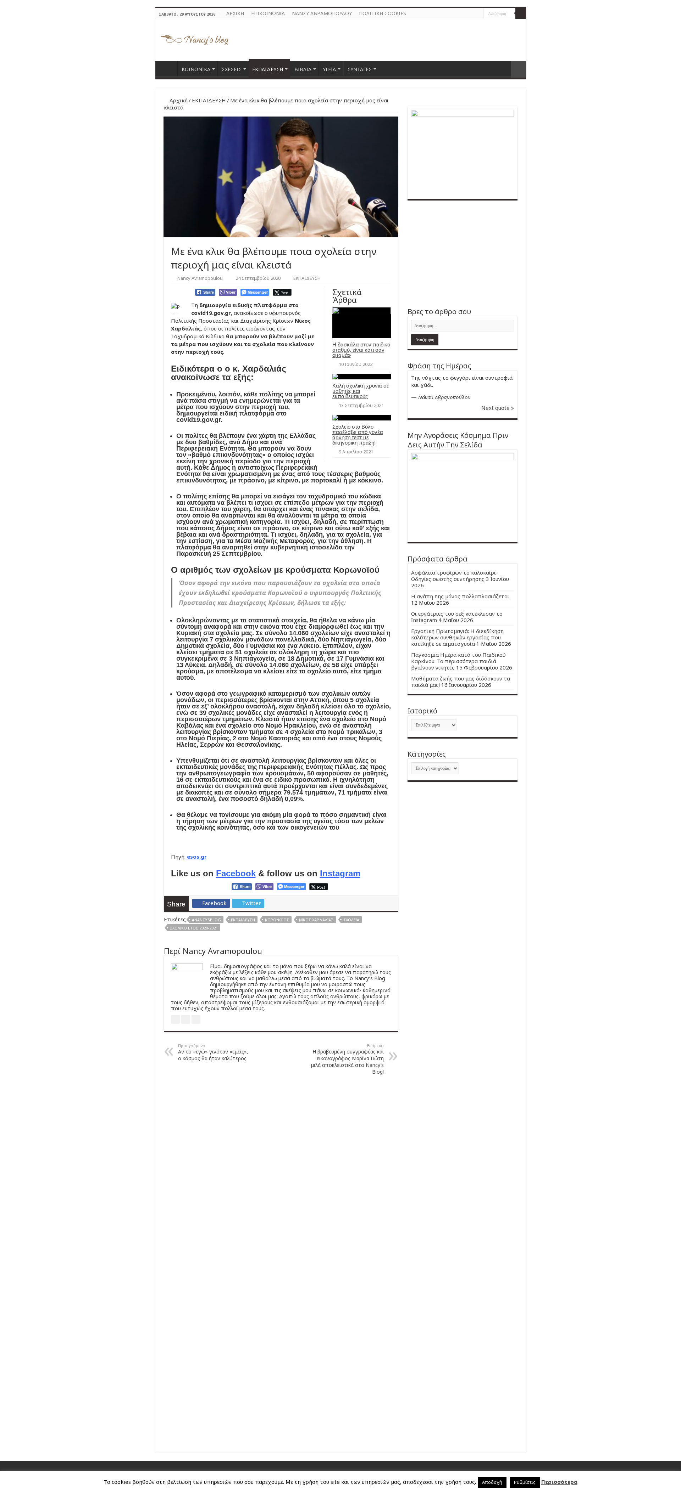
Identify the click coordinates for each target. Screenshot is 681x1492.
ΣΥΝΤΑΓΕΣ (359, 69)
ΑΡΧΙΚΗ (235, 13)
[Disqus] (281, 1170)
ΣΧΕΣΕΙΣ (232, 69)
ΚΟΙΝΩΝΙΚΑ (196, 69)
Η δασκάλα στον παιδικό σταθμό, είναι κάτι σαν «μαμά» (361, 349)
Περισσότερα (559, 1481)
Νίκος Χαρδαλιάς (316, 919)
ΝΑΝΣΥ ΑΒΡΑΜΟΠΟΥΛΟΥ (322, 13)
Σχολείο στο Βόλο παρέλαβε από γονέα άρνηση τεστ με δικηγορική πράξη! (357, 435)
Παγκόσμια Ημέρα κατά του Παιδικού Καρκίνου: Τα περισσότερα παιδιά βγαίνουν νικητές (458, 661)
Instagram (340, 873)
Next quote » (497, 407)
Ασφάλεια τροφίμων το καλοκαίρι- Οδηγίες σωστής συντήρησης (454, 575)
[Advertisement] (462, 253)
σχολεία (351, 919)
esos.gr (196, 856)
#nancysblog (206, 919)
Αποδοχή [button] (492, 1482)
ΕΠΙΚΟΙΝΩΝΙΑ (268, 13)
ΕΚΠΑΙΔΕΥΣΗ (267, 69)
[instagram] (478, 14)
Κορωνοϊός (277, 919)
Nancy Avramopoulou (200, 278)
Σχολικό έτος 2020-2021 (194, 928)
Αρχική (178, 100)
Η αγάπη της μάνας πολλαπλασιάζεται (460, 596)
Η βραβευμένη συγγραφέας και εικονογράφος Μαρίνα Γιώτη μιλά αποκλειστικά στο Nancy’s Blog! (347, 1059)
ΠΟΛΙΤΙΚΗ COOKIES (382, 13)
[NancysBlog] (194, 38)
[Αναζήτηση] (520, 13)
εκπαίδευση (243, 919)
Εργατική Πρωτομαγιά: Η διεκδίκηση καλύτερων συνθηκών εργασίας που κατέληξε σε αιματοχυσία (457, 637)
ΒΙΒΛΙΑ (302, 69)
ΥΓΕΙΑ (329, 69)
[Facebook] (471, 14)
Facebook (236, 873)
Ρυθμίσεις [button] (525, 1482)
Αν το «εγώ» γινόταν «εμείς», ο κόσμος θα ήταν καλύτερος (213, 1052)
